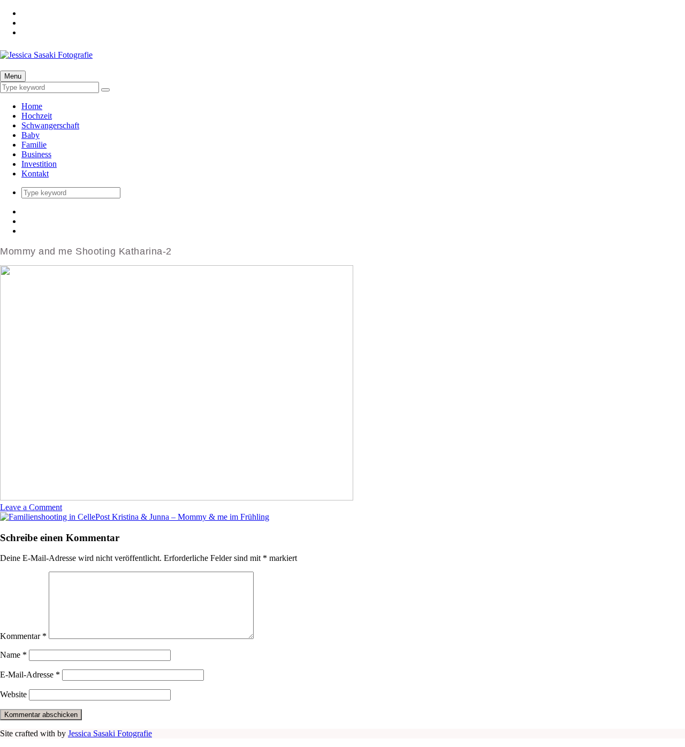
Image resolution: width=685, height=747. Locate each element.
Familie (34, 144)
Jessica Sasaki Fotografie (110, 733)
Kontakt (35, 173)
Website (13, 694)
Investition (39, 163)
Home (31, 106)
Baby (30, 135)
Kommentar (23, 636)
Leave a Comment (31, 507)
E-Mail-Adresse (30, 674)
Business (36, 154)
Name (13, 654)
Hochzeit (36, 115)
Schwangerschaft (50, 125)
